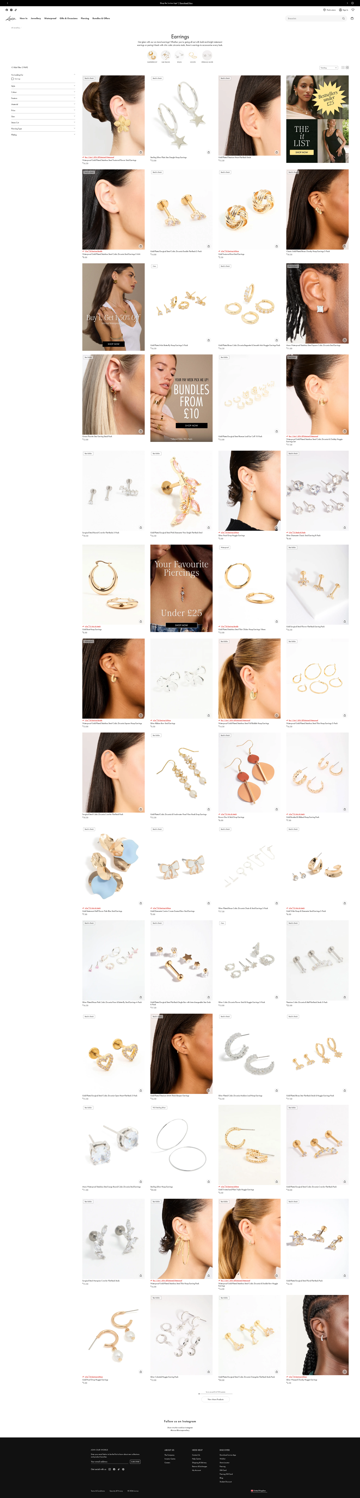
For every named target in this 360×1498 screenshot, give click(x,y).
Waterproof (152, 62)
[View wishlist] (353, 10)
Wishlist (222, 1459)
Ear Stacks (166, 62)
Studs (179, 62)
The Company (169, 1455)
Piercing (222, 1466)
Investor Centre (170, 1459)
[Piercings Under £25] (181, 585)
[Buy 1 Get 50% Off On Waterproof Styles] (113, 304)
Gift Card (223, 1470)
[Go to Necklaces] (343, 18)
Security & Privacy (116, 1491)
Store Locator (224, 1462)
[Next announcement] (346, 3)
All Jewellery (16, 28)
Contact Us (196, 1455)
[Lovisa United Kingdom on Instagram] (11, 10)
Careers (167, 1462)
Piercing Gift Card (226, 1474)
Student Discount (226, 1481)
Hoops (193, 62)
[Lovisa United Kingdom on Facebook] (7, 10)
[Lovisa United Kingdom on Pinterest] (123, 1469)
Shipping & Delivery (199, 1462)
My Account (196, 1470)
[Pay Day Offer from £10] (181, 395)
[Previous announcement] (8, 3)
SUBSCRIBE (135, 1462)
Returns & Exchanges (199, 1466)
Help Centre (196, 1459)
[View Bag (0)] (351, 18)
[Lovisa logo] (11, 18)
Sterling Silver (207, 62)
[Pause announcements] (351, 3)
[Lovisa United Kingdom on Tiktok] (16, 10)
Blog (221, 1478)
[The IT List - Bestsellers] (317, 116)
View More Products (215, 1399)
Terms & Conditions (98, 1491)
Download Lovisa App (228, 1455)
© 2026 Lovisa (133, 1491)
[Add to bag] (140, 152)
